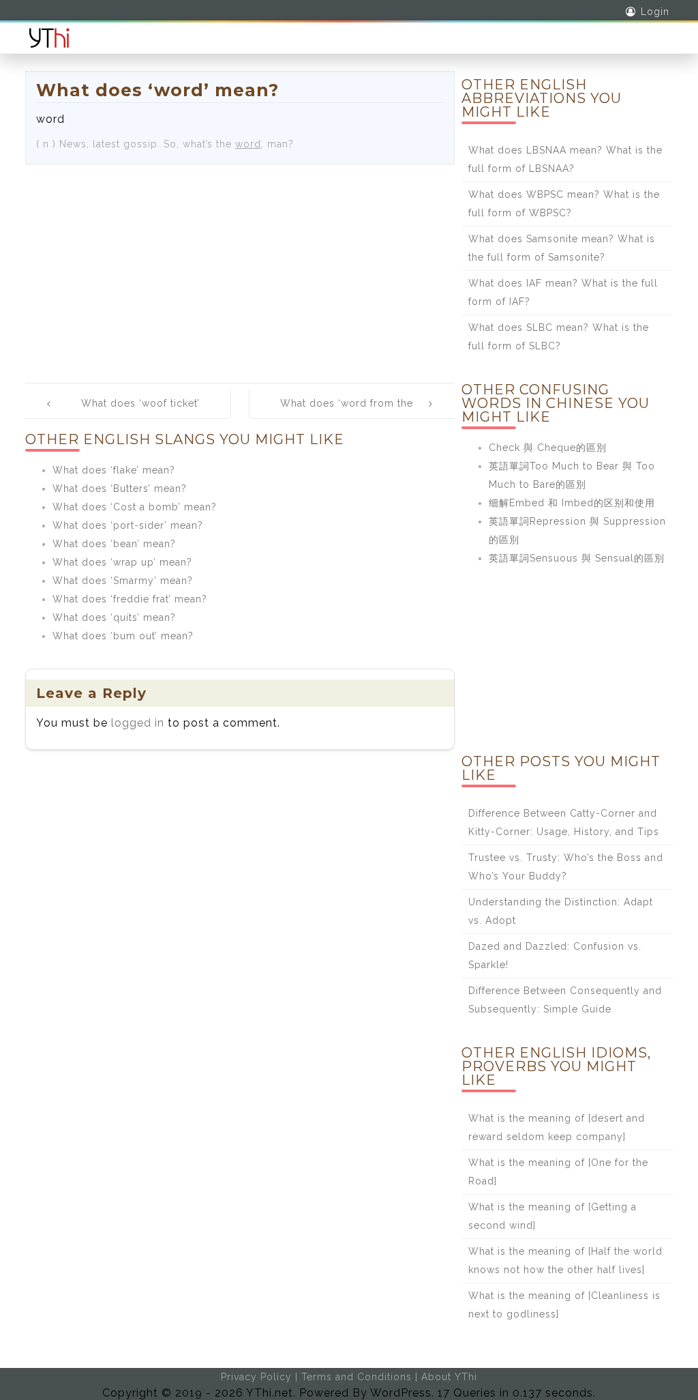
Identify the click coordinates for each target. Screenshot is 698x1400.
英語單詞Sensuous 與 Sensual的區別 (577, 558)
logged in (137, 722)
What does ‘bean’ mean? (114, 543)
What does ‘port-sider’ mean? (127, 525)
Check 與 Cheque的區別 (548, 447)
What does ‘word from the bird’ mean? (346, 413)
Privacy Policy (256, 1376)
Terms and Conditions (356, 1376)
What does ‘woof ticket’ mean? (140, 413)
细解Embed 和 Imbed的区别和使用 (572, 502)
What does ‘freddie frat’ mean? (129, 599)
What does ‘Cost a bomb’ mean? (134, 506)
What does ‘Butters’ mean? (119, 488)
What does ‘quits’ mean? (114, 617)
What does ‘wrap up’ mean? (122, 562)
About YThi (449, 1376)
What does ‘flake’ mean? (113, 470)
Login (655, 11)
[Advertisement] (240, 266)
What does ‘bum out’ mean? (123, 635)
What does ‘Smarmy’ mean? (122, 580)
